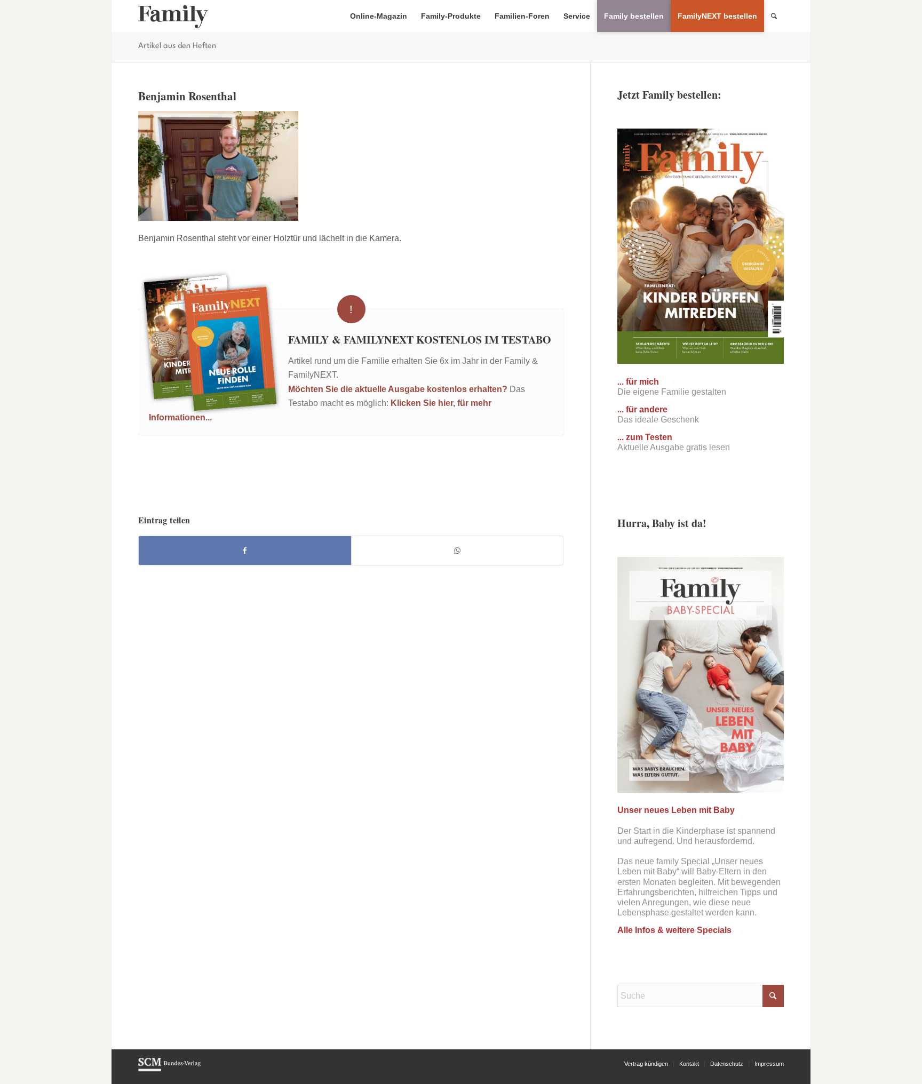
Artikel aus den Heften (177, 46)
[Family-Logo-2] (173, 16)
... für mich (638, 381)
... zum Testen (644, 437)
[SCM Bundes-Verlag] (169, 1069)
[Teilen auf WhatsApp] (457, 550)
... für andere (642, 409)
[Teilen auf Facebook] (245, 550)
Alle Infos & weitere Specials (674, 930)
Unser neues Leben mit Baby (676, 810)
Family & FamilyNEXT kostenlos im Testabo (419, 339)
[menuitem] (378, 16)
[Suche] (774, 16)
